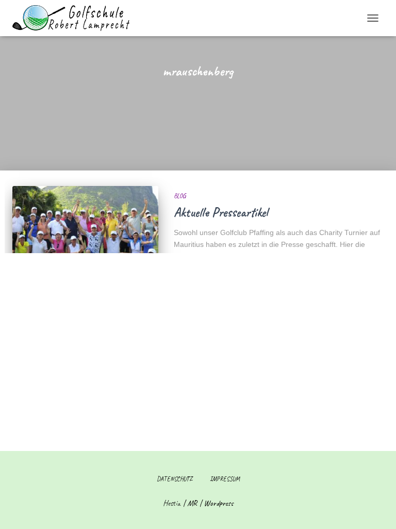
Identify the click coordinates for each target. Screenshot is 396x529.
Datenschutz (174, 479)
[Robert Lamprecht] (74, 18)
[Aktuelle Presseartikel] (85, 234)
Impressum (225, 479)
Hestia (171, 503)
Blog (180, 196)
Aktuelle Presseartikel (221, 212)
